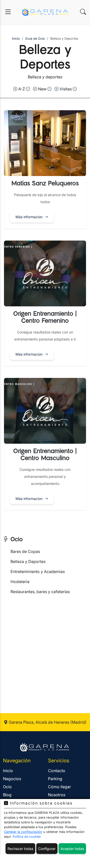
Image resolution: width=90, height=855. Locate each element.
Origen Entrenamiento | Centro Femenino (45, 317)
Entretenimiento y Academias (37, 571)
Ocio (15, 539)
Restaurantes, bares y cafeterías (40, 591)
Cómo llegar (59, 786)
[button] (45, 169)
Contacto (56, 770)
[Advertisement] (45, 648)
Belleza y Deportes (28, 561)
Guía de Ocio (35, 38)
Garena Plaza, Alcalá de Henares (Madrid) (47, 722)
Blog (7, 794)
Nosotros (56, 794)
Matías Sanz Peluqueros (45, 183)
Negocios (12, 778)
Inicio (16, 38)
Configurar (47, 848)
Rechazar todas (20, 848)
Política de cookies (26, 836)
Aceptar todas (72, 848)
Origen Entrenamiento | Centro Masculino (45, 455)
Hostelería (20, 581)
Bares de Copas (25, 551)
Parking (55, 778)
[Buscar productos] (83, 12)
